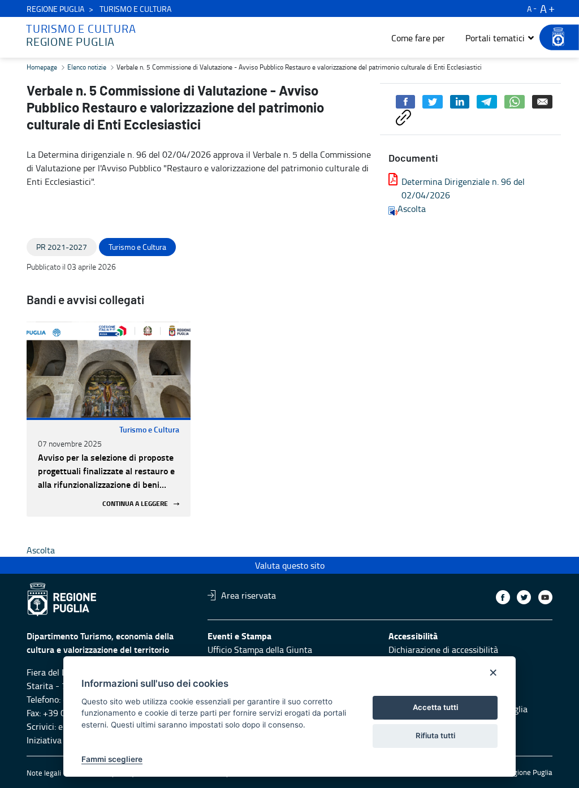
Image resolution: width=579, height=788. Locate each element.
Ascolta (411, 208)
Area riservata (248, 595)
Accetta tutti (435, 707)
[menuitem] (418, 38)
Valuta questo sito (290, 565)
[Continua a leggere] (109, 370)
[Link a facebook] (503, 597)
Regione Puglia (55, 8)
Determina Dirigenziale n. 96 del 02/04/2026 (463, 188)
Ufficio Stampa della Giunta (260, 649)
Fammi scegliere (111, 759)
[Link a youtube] (545, 597)
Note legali (44, 773)
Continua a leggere (135, 504)
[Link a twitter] (524, 597)
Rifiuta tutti (435, 735)
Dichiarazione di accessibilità (443, 649)
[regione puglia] (553, 37)
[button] (500, 38)
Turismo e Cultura (149, 429)
